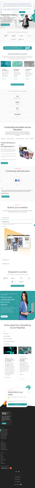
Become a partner (3, 459)
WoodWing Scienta (3, 445)
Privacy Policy (22, 6)
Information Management (4, 433)
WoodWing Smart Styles (4, 449)
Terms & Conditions (17, 481)
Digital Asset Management (4, 429)
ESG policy (2, 456)
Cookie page (28, 6)
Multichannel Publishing (4, 430)
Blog (1, 455)
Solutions (2, 427)
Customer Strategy (3, 438)
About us (2, 454)
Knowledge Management (4, 434)
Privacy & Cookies (17, 479)
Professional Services (4, 437)
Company (2, 452)
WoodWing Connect (3, 448)
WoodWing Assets (3, 444)
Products (2, 441)
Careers (2, 460)
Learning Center (3, 463)
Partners (2, 458)
